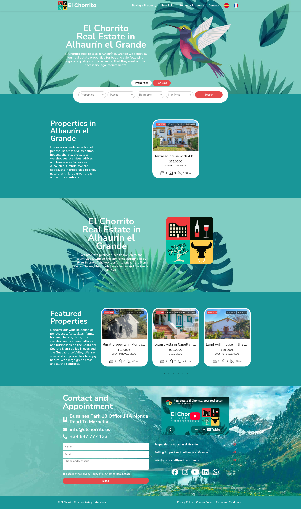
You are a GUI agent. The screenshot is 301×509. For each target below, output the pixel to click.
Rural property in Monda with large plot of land (142, 344)
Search (208, 95)
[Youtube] (195, 472)
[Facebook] (174, 472)
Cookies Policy (204, 502)
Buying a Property (144, 5)
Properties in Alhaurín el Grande (176, 444)
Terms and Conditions (228, 502)
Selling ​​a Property (191, 5)
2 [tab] (168, 373)
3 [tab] (173, 373)
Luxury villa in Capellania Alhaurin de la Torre (191, 344)
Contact (214, 5)
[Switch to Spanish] (226, 4)
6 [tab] (187, 373)
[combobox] (92, 95)
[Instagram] (185, 472)
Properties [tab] (141, 83)
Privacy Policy (185, 502)
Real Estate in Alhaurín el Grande (176, 460)
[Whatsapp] (215, 472)
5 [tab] (183, 373)
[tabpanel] (176, 148)
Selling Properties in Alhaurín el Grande (181, 452)
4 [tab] (178, 373)
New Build (167, 5)
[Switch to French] (236, 4)
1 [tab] (175, 185)
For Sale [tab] (162, 83)
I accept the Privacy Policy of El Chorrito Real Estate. (98, 474)
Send (105, 481)
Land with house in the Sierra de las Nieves (241, 344)
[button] (195, 444)
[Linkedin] (205, 472)
